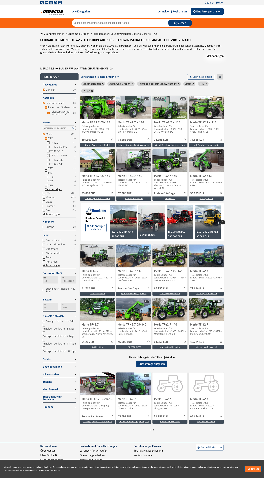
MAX (63, 278)
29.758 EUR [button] (161, 416)
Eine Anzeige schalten (208, 11)
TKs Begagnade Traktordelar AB (97, 421)
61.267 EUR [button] (88, 288)
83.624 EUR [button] (197, 416)
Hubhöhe (48, 407)
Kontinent (48, 221)
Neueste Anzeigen (53, 316)
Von (44, 304)
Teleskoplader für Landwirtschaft (112, 33)
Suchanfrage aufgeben (152, 364)
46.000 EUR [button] (125, 342)
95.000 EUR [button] (88, 193)
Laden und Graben (78, 33)
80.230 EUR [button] (161, 288)
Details (47, 359)
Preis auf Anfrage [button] (164, 193)
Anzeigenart (50, 84)
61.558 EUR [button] (161, 342)
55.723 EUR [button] (197, 193)
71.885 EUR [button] (161, 140)
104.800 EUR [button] (89, 140)
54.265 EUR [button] (88, 342)
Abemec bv (170, 198)
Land (46, 235)
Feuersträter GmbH (134, 198)
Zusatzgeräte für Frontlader (52, 398)
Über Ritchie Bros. (50, 455)
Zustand (47, 381)
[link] (97, 107)
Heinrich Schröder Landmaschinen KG (134, 145)
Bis (63, 304)
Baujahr (47, 299)
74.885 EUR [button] (125, 140)
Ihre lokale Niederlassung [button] (148, 450)
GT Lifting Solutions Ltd (206, 293)
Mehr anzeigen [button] (53, 189)
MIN (44, 278)
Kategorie (48, 98)
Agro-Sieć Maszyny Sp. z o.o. (134, 293)
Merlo (137, 33)
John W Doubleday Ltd (170, 421)
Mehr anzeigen (215, 56)
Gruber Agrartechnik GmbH (97, 145)
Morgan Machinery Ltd (170, 293)
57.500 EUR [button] (125, 193)
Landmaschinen (55, 33)
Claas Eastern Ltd (97, 293)
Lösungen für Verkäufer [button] (93, 450)
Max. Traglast (50, 389)
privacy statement (40, 470)
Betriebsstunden (52, 366)
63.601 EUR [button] (125, 416)
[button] (59, 76)
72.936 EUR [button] (197, 288)
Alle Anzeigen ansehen (97, 227)
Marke (46, 122)
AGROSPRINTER (134, 347)
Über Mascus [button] (47, 450)
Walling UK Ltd (206, 198)
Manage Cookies (15, 470)
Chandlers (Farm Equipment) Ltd (134, 421)
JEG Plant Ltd (97, 347)
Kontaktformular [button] (143, 455)
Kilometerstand (51, 374)
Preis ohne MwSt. (53, 273)
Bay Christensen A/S (206, 421)
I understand (253, 469)
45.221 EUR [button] (197, 342)
